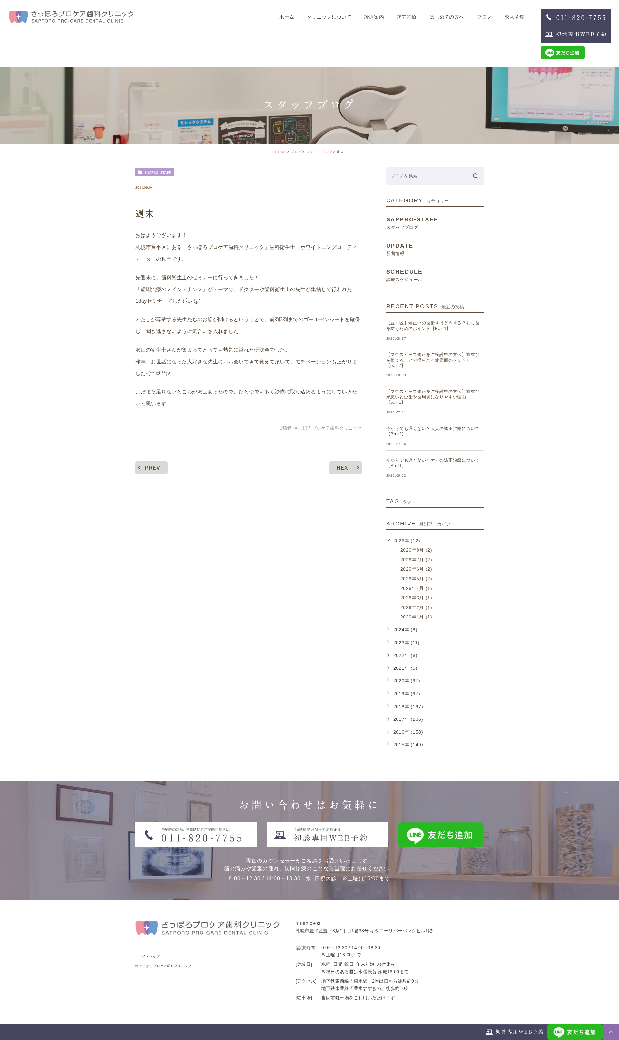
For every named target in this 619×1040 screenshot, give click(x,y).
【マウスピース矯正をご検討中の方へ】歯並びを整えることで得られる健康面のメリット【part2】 (433, 360)
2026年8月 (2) (416, 550)
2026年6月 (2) (416, 569)
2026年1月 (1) (416, 616)
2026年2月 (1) (416, 607)
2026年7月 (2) (416, 559)
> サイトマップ (147, 956)
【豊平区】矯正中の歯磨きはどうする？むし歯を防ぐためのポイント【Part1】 (433, 326)
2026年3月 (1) (416, 597)
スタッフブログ (319, 152)
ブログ (296, 152)
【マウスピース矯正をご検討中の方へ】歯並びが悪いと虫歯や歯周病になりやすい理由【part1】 (433, 397)
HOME (281, 152)
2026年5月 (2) (416, 578)
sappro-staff (158, 172)
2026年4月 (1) (416, 588)
